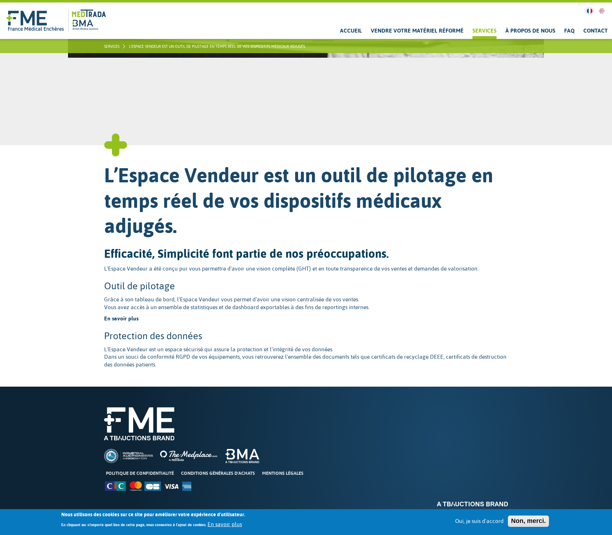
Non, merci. (528, 520)
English (601, 11)
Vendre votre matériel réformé (417, 30)
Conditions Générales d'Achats (218, 473)
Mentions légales (283, 473)
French (589, 11)
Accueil (351, 30)
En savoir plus (225, 524)
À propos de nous (530, 30)
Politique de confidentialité (140, 473)
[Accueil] (35, 21)
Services (484, 30)
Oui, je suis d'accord (479, 521)
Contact (595, 30)
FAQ (569, 30)
